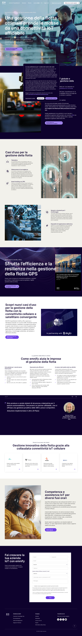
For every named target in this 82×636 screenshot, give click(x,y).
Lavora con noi (37, 3)
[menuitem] (22, 616)
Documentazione (16, 618)
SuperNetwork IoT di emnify (65, 88)
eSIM (72, 115)
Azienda (37, 616)
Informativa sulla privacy (60, 590)
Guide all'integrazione (17, 620)
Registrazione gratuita (56, 3)
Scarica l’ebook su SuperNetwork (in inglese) (51, 123)
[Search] (38, 3)
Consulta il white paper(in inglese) (11, 286)
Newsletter (37, 618)
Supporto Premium (17, 622)
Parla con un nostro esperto (71, 3)
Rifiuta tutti (40, 98)
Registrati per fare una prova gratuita (11, 337)
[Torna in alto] (74, 626)
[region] (41, 82)
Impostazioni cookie (30, 98)
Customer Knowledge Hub (18, 616)
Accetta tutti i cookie (51, 98)
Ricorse (29, 3)
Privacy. (49, 593)
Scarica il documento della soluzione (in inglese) (11, 49)
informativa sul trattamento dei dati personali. (38, 94)
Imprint (36, 622)
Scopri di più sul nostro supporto (49, 530)
